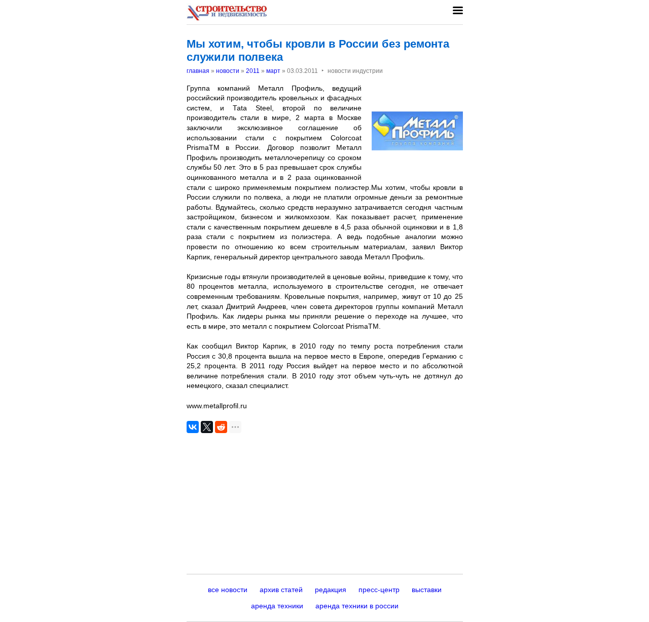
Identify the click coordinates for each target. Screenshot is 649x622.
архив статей (281, 590)
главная (198, 70)
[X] (207, 427)
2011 (253, 70)
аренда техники (277, 606)
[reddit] (221, 427)
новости (227, 70)
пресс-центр (379, 590)
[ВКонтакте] (193, 427)
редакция (330, 590)
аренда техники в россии (357, 606)
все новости (227, 590)
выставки (427, 590)
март (273, 70)
